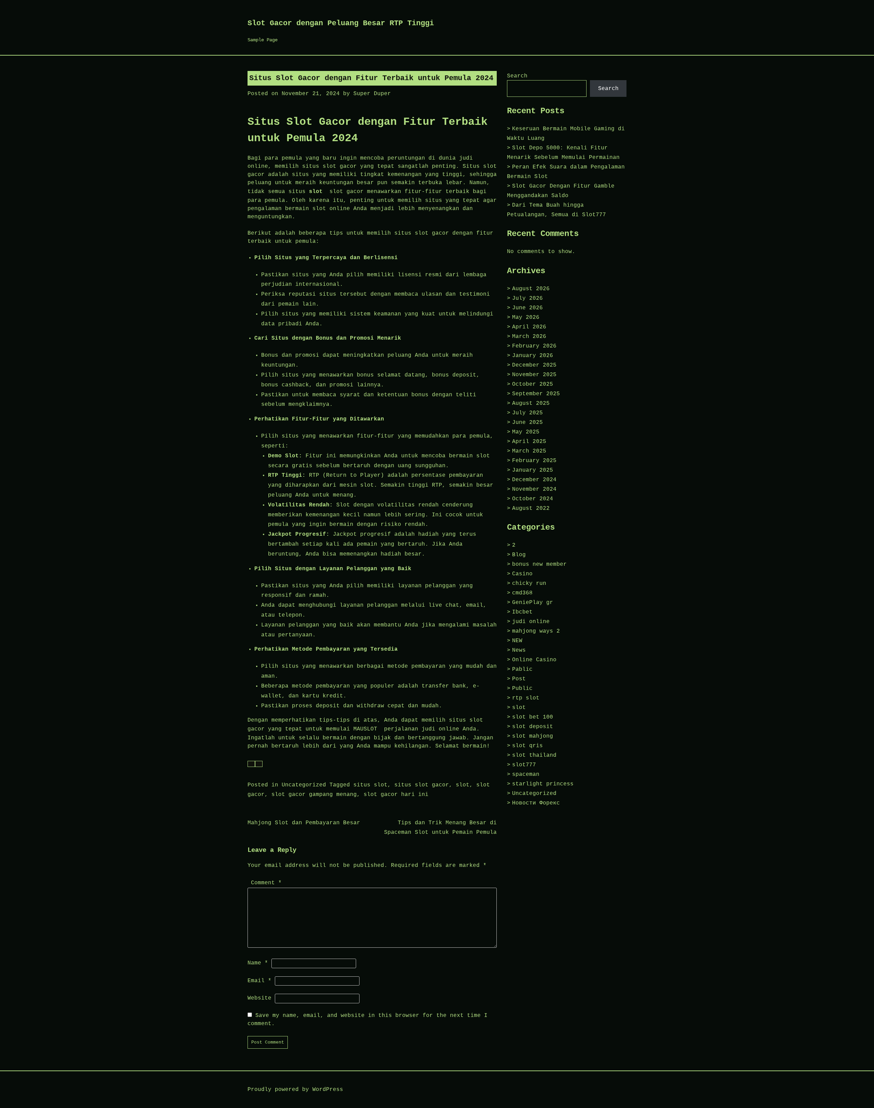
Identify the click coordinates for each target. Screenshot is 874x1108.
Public (522, 688)
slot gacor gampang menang (314, 795)
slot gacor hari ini (396, 795)
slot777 (524, 765)
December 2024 (534, 480)
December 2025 (534, 365)
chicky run (529, 583)
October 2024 (532, 499)
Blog (519, 555)
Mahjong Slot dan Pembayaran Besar (304, 823)
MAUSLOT (365, 729)
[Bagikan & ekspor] (259, 764)
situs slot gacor (421, 785)
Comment (266, 883)
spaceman (525, 774)
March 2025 (529, 451)
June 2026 (527, 308)
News (519, 650)
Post (519, 679)
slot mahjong (532, 736)
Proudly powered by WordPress (295, 1090)
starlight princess (543, 784)
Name (258, 963)
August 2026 (531, 289)
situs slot (370, 785)
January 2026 (532, 356)
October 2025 (532, 384)
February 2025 (534, 461)
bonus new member (539, 564)
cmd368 (522, 593)
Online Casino (534, 660)
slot (316, 192)
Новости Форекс (536, 803)
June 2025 (527, 422)
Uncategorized (304, 785)
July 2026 (527, 298)
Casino (522, 574)
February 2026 (534, 346)
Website (259, 998)
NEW (517, 641)
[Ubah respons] (251, 764)
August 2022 (531, 508)
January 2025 (532, 470)
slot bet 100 (532, 717)
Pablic (522, 669)
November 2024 (534, 489)
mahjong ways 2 (536, 631)
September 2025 (536, 394)
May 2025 (525, 432)
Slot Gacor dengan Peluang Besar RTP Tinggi (341, 23)
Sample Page (263, 40)
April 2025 (529, 442)
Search (517, 76)
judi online (531, 622)
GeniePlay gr (532, 603)
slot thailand (534, 755)
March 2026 (529, 337)
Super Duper (372, 94)
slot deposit (532, 727)
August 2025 (531, 403)
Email (259, 981)
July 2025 (527, 413)
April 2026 (529, 327)
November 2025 (534, 375)
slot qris (527, 746)
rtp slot (525, 698)
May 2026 (525, 317)
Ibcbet (522, 612)
